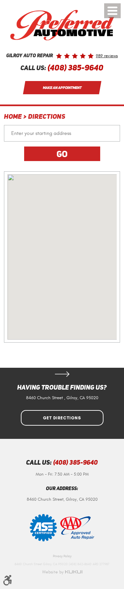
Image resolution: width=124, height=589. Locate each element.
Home (13, 117)
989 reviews (107, 56)
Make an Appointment (62, 87)
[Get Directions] (62, 374)
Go (62, 153)
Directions (46, 117)
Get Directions (62, 418)
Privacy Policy (62, 556)
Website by (62, 572)
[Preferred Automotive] (62, 25)
